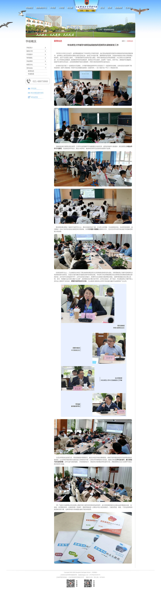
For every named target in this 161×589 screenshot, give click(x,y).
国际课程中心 (41, 8)
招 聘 (110, 8)
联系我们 (94, 572)
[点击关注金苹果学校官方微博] (89, 588)
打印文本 (33, 88)
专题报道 (31, 74)
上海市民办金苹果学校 (66, 574)
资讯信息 (30, 68)
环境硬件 (30, 54)
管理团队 (30, 58)
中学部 (52, 8)
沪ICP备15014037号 (94, 574)
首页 (123, 41)
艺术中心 (128, 8)
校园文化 (30, 64)
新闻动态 (31, 71)
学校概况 (29, 8)
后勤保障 (118, 8)
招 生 (102, 8)
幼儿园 (70, 8)
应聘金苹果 (34, 97)
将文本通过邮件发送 (37, 93)
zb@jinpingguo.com (83, 574)
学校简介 (30, 48)
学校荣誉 (30, 61)
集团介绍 (30, 51)
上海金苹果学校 (60, 577)
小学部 (61, 8)
